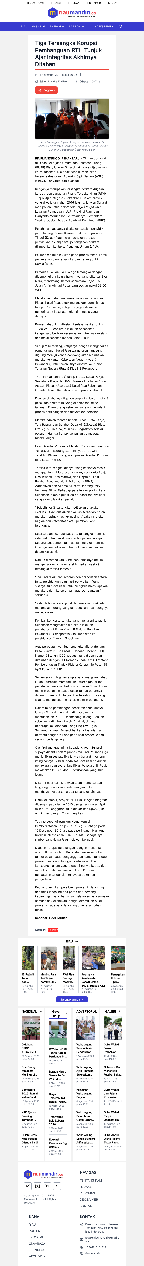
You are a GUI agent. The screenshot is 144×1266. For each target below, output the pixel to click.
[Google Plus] (57, 1186)
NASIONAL (39, 26)
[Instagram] (28, 1186)
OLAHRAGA (37, 1243)
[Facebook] (47, 1186)
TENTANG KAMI (35, 1)
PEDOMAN (74, 1)
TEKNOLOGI (37, 1250)
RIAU (24, 26)
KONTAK (112, 1)
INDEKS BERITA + (105, 26)
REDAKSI (56, 1)
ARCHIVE (35, 1256)
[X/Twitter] (37, 1186)
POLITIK (34, 1231)
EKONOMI (36, 1237)
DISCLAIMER (94, 1)
